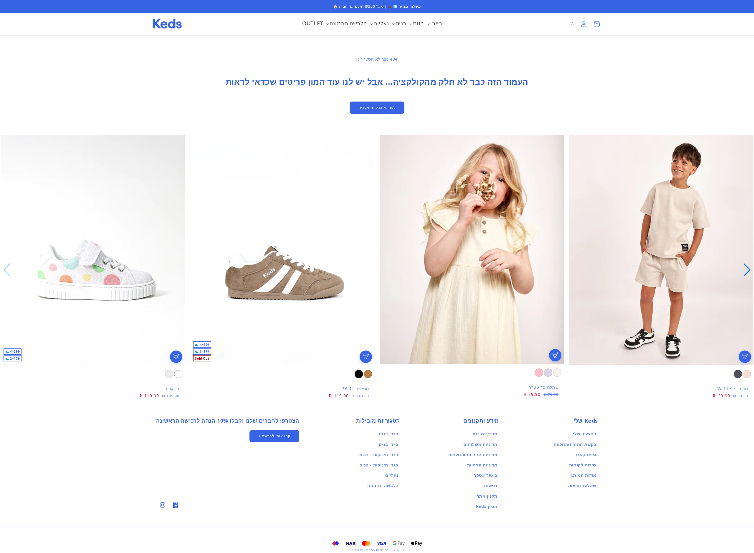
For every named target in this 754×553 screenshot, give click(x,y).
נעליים (392, 475)
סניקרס (172, 388)
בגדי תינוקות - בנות (378, 454)
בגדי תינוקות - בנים (378, 465)
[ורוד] (539, 372)
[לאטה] (747, 374)
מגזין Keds (486, 506)
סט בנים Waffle (732, 388)
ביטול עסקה (485, 475)
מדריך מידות (484, 433)
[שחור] (359, 374)
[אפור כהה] (738, 374)
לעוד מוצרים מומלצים (377, 107)
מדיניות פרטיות (482, 465)
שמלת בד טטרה (543, 387)
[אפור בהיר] (169, 374)
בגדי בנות (388, 433)
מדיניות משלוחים (480, 444)
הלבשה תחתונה (383, 485)
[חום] (368, 374)
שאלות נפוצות (582, 485)
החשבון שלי (584, 433)
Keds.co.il (384, 550)
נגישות (490, 485)
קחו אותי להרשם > (274, 436)
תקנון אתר (487, 496)
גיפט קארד (585, 454)
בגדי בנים (388, 444)
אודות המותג (583, 475)
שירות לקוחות (582, 465)
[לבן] (178, 374)
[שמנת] (557, 372)
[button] (434, 24)
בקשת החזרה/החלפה (575, 444)
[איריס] (548, 372)
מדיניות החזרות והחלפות (472, 454)
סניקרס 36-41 (355, 388)
